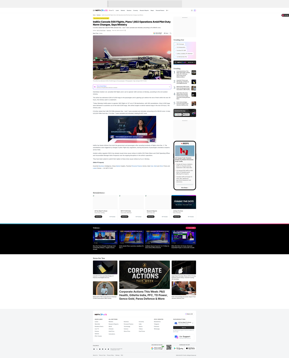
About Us (95, 355)
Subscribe (98, 216)
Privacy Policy (110, 355)
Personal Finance (160, 10)
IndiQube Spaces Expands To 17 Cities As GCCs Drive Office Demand (157, 246)
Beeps (152, 10)
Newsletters (157, 321)
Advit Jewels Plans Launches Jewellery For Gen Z (131, 246)
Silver (161, 166)
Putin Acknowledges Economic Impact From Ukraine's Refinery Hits (184, 297)
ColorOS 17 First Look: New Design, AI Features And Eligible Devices (103, 276)
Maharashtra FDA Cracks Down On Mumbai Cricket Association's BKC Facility (105, 297)
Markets (123, 10)
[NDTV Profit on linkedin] (103, 349)
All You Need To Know (101, 211)
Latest (117, 10)
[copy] (170, 33)
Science (126, 329)
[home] (101, 9)
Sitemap (117, 355)
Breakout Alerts (99, 326)
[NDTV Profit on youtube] (105, 349)
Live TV (112, 10)
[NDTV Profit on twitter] (97, 349)
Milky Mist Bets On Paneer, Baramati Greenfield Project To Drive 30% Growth (182, 246)
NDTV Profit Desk (101, 30)
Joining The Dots (178, 211)
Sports (140, 326)
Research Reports (144, 10)
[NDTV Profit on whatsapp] (108, 349)
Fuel (152, 166)
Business (129, 10)
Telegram (156, 324)
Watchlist (97, 324)
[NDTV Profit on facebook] (94, 349)
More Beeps (184, 187)
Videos (141, 329)
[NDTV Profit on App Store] (190, 348)
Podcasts (156, 326)
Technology (127, 326)
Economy (135, 10)
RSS (122, 355)
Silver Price (127, 331)
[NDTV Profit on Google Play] (178, 348)
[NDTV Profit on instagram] (100, 349)
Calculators (112, 334)
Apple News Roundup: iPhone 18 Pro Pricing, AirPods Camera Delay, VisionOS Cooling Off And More (184, 277)
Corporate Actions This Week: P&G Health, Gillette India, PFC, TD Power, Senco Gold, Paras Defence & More (143, 295)
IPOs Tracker (98, 336)
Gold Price (111, 331)
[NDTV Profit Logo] (101, 314)
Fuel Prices (142, 331)
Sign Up (184, 327)
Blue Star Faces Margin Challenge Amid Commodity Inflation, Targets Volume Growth (104, 247)
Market (118, 166)
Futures (97, 331)
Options (97, 333)
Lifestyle (111, 329)
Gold (155, 166)
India (140, 324)
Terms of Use (102, 355)
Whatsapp (157, 329)
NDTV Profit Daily (126, 211)
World (110, 326)
